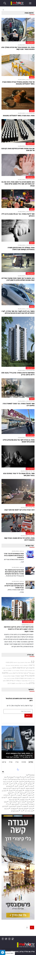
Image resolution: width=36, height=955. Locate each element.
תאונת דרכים (11, 683)
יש (6, 670)
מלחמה (10, 673)
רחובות (11, 791)
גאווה (24, 795)
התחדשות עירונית (15, 665)
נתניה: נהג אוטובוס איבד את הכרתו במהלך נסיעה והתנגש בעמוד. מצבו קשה (17, 48)
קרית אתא (6, 788)
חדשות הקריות (28, 668)
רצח (20, 683)
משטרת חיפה (28, 678)
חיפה (20, 782)
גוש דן (18, 795)
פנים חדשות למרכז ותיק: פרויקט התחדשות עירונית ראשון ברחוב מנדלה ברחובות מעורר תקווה (18, 629)
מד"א (29, 673)
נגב (10, 784)
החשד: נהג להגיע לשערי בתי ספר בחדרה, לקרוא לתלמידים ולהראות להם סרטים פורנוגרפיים (17, 312)
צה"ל (27, 683)
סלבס (31, 806)
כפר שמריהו (22, 784)
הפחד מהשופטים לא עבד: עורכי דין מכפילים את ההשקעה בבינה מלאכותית (14, 555)
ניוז (22, 811)
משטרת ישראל (19, 678)
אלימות (15, 662)
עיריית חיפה (9, 681)
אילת (22, 777)
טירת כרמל (7, 782)
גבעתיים (14, 779)
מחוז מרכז (23, 804)
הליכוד (21, 665)
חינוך (9, 798)
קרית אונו (15, 788)
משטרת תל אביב (11, 678)
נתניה (21, 786)
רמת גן (4, 791)
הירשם (28, 715)
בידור (16, 793)
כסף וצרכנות (13, 800)
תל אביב (30, 793)
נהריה (5, 784)
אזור (27, 777)
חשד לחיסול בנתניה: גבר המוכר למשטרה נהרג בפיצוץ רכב (18, 404)
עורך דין (22, 681)
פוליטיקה (12, 806)
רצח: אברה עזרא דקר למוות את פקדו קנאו (19, 510)
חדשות (24, 798)
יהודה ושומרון (24, 800)
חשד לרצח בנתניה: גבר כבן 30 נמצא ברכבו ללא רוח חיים (17, 215)
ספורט (24, 806)
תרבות (6, 809)
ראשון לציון (19, 791)
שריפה (17, 683)
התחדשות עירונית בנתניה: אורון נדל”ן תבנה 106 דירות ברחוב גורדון (17, 374)
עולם (18, 806)
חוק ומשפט (16, 798)
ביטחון (10, 793)
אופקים (32, 775)
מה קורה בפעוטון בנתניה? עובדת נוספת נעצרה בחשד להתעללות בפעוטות (18, 83)
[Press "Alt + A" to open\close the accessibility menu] (2, 952)
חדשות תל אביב (28, 670)
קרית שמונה (29, 791)
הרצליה (6, 795)
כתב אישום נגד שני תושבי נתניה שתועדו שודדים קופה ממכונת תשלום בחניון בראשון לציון (18, 279)
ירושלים (10, 670)
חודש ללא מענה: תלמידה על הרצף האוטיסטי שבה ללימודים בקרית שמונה (14, 586)
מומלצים (30, 802)
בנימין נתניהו (9, 662)
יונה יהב (14, 670)
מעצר (22, 676)
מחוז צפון (15, 804)
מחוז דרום (21, 802)
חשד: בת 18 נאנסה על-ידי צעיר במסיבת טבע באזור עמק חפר (18, 474)
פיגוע (4, 680)
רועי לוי (23, 683)
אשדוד (17, 777)
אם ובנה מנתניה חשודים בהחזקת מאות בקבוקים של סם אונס (17, 149)
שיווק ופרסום (22, 809)
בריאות (31, 665)
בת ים (21, 779)
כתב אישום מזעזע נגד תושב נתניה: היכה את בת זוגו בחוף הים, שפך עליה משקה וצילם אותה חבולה (18, 184)
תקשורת (13, 809)
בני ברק (27, 779)
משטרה (17, 676)
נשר (26, 786)
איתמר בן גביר (20, 662)
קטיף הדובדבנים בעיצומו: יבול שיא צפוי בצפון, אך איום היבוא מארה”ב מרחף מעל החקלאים (14, 572)
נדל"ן (29, 680)
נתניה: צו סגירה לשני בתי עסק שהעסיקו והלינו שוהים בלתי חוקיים (18, 441)
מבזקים (22, 793)
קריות (31, 809)
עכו (16, 786)
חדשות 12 (8, 665)
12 (32, 662)
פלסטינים (9, 786)
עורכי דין (17, 680)
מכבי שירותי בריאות (20, 673)
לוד (14, 784)
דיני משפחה (26, 665)
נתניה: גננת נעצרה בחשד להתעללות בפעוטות (18, 116)
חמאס (17, 670)
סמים (25, 681)
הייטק (12, 795)
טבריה (15, 782)
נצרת (31, 786)
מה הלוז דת (29, 811)
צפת (22, 788)
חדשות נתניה (9, 668)
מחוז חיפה (12, 802)
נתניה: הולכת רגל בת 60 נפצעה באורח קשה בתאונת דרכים (19, 539)
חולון (25, 782)
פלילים (31, 683)
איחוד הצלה (27, 662)
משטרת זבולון (11, 676)
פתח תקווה (29, 788)
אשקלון (10, 777)
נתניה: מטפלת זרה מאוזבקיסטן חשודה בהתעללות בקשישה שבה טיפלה (21, 248)
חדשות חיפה (17, 667)
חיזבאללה (22, 670)
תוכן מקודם (15, 811)
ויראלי (31, 798)
